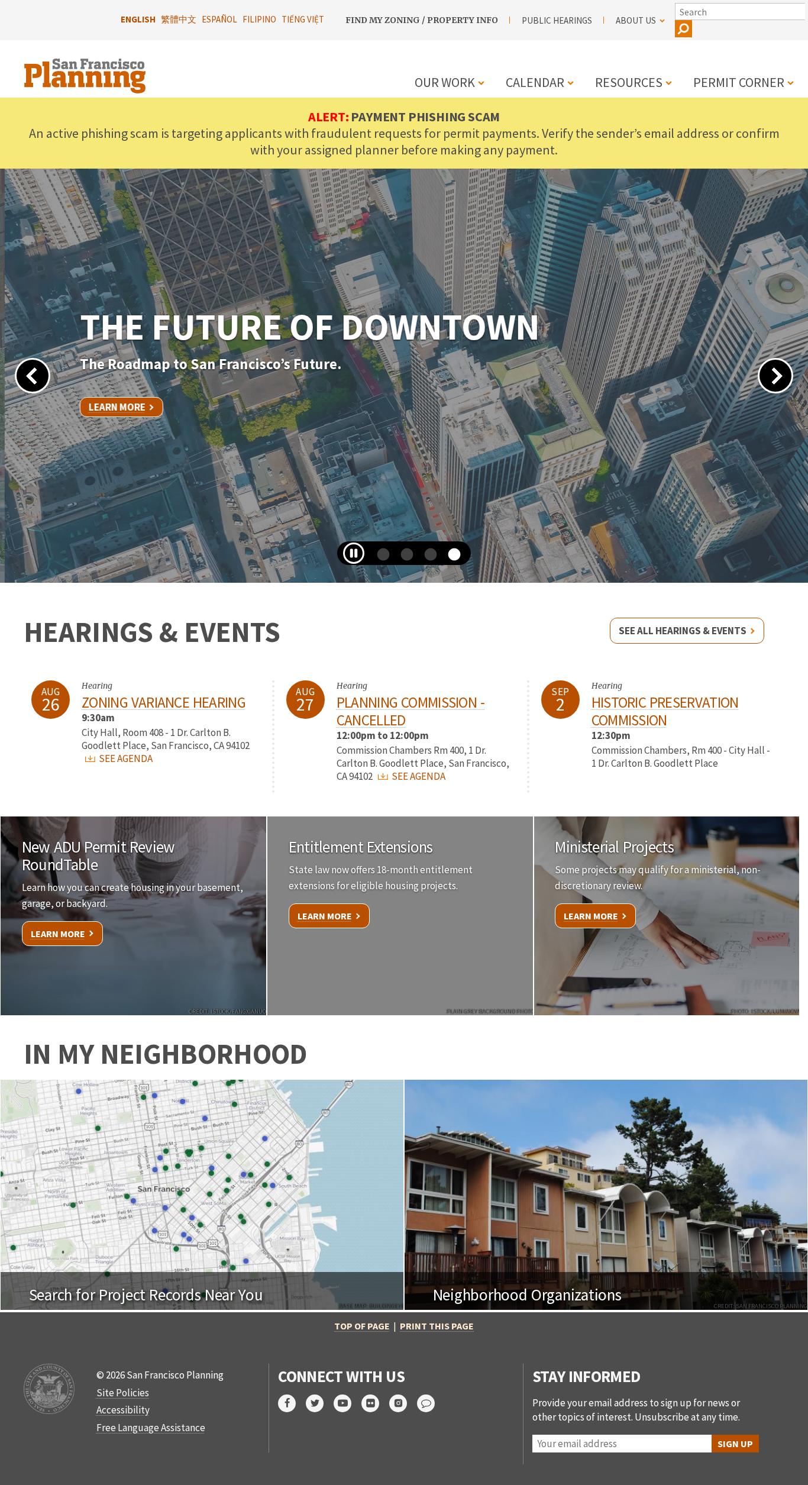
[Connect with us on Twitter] (320, 1403)
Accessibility (123, 1409)
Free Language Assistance (150, 1427)
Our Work (445, 82)
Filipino (259, 19)
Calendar (535, 82)
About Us (636, 20)
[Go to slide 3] (426, 559)
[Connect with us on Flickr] (375, 1403)
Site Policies (122, 1392)
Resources (628, 82)
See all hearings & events (682, 630)
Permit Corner (738, 82)
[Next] (775, 375)
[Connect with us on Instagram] (403, 1403)
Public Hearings (557, 20)
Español (219, 19)
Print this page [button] (437, 1326)
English (138, 19)
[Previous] (32, 375)
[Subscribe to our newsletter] (431, 1403)
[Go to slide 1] (379, 559)
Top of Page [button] (362, 1326)
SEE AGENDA (125, 758)
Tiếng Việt (303, 19)
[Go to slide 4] (450, 559)
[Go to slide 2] (403, 559)
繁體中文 (178, 19)
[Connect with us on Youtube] (347, 1403)
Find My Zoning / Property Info (421, 20)
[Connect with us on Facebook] (292, 1403)
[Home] (86, 69)
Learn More (112, 407)
